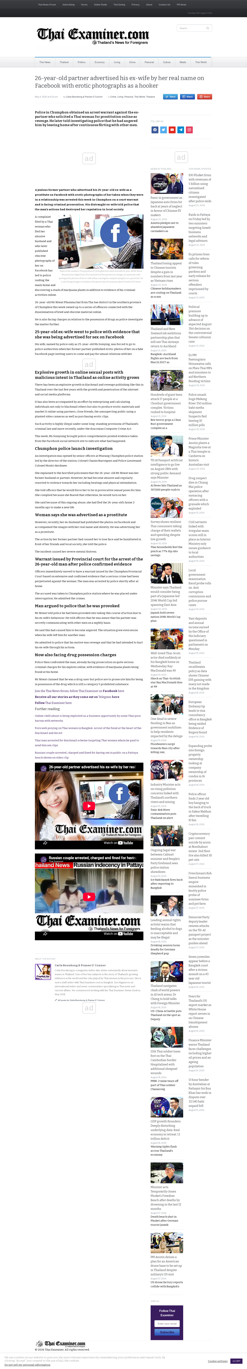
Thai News (44, 62)
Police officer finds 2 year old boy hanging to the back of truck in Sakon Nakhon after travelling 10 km (200, 807)
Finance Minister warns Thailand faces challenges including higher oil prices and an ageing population (200, 1053)
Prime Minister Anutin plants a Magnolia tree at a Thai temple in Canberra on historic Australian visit (200, 451)
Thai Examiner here (53, 703)
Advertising (68, 4)
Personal (149, 62)
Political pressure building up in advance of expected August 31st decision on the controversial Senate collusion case (200, 324)
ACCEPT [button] (236, 1361)
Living (117, 62)
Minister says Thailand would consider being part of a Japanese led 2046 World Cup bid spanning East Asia (166, 596)
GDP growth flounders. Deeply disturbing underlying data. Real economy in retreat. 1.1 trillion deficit (166, 1130)
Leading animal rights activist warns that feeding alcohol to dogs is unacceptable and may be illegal (166, 928)
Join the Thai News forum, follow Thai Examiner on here (79, 691)
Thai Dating (119, 4)
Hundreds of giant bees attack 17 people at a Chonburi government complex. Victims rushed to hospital (166, 403)
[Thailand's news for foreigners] (93, 37)
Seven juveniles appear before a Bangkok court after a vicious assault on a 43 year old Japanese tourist (200, 970)
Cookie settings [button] (218, 1361)
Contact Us (164, 4)
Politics (82, 62)
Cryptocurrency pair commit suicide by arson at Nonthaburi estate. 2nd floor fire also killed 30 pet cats (200, 846)
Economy (100, 62)
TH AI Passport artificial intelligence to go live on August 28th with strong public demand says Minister (167, 469)
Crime (132, 62)
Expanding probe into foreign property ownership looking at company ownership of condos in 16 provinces (200, 763)
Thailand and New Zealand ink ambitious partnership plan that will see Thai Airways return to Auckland (166, 337)
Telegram (77, 697)
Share (190, 96)
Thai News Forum (47, 4)
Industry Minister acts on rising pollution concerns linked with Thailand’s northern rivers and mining (165, 793)
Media (183, 62)
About (149, 4)
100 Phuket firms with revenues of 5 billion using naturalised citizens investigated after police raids (200, 188)
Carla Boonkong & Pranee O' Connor (84, 96)
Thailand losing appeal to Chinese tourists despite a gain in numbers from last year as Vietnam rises (166, 272)
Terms (84, 4)
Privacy (136, 4)
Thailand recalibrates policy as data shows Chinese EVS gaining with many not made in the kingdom (200, 675)
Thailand (64, 62)
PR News (181, 4)
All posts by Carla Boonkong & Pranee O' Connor (81, 1000)
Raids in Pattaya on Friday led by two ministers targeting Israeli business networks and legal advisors (200, 227)
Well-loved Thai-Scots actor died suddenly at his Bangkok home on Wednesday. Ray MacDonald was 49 (166, 662)
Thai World (200, 62)
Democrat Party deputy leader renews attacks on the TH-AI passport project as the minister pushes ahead (200, 930)
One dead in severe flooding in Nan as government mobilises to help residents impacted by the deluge (167, 727)
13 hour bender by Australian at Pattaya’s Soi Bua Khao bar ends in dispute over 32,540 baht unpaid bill (200, 1093)
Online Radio (100, 4)
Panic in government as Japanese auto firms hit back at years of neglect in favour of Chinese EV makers (166, 206)
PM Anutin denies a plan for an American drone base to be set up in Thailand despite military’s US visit (166, 1265)
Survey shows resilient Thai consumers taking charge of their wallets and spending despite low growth (166, 530)
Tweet (173, 96)
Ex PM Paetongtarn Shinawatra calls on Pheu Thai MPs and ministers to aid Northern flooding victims (200, 368)
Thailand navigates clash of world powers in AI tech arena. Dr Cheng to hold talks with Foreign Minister (165, 994)
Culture (167, 62)
